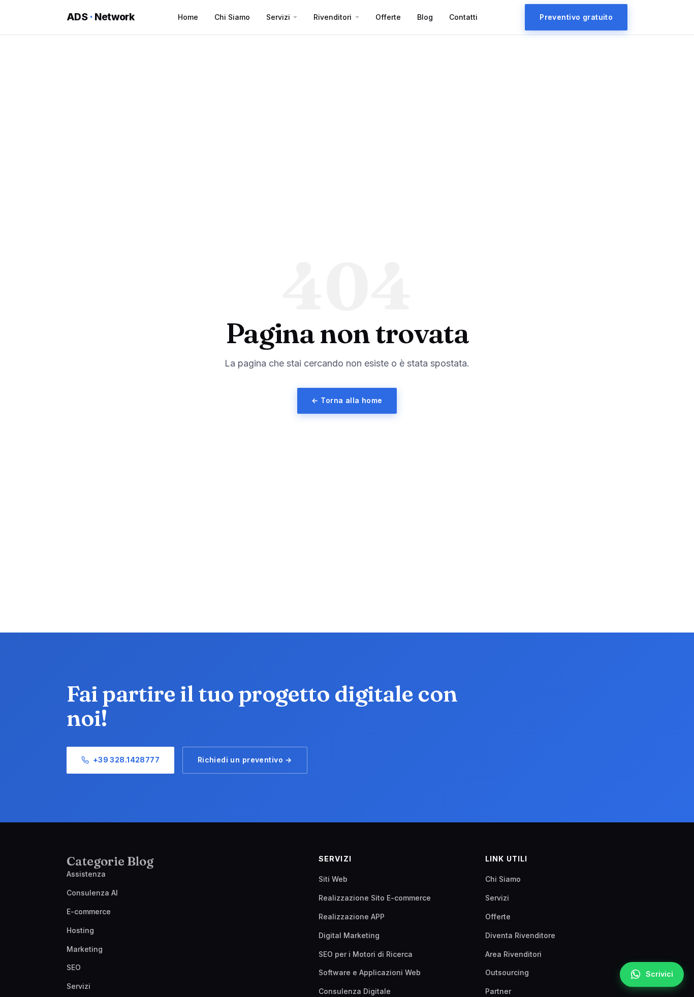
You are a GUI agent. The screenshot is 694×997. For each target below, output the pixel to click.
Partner (498, 991)
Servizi (278, 17)
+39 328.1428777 (126, 759)
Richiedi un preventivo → (245, 759)
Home (188, 17)
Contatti (463, 17)
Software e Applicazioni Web (370, 972)
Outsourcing (507, 972)
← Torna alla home (346, 400)
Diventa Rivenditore (520, 935)
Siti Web (333, 879)
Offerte (388, 17)
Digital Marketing (349, 935)
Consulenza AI (92, 892)
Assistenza (86, 874)
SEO (74, 967)
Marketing (85, 949)
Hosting (80, 930)
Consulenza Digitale (355, 991)
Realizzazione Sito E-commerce (375, 897)
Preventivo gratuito (576, 17)
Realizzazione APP (352, 916)
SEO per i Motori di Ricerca (366, 954)
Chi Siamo (232, 17)
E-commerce (89, 911)
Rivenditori (332, 17)
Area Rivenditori (513, 954)
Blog (425, 17)
